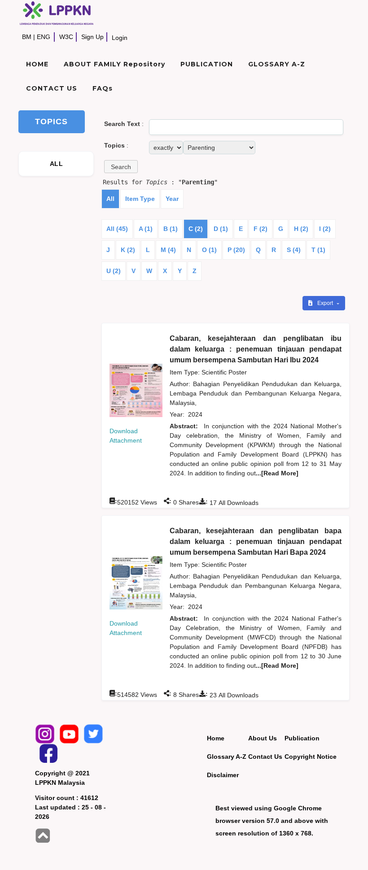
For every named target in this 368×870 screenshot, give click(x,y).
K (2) (128, 249)
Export (325, 303)
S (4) (294, 249)
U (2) (113, 270)
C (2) (195, 228)
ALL (56, 163)
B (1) (170, 228)
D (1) (221, 228)
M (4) (168, 249)
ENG (43, 36)
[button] (121, 166)
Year (172, 198)
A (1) (146, 228)
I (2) (325, 228)
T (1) (318, 249)
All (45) (117, 228)
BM (26, 36)
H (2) (301, 228)
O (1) (209, 249)
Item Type (140, 198)
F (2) (260, 228)
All (110, 198)
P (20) (236, 249)
